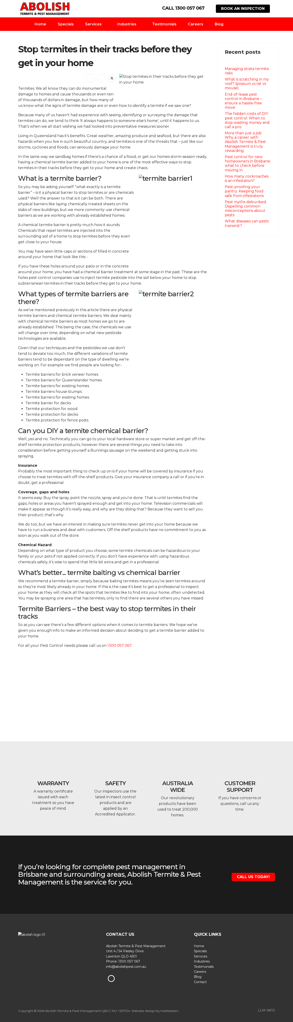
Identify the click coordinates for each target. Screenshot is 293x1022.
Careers (195, 24)
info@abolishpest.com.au (126, 967)
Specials (66, 24)
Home (40, 24)
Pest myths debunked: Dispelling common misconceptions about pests (246, 208)
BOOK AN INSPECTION (243, 8)
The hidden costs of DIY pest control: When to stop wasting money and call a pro (247, 120)
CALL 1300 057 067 (183, 8)
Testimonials (164, 24)
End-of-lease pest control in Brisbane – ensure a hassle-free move (243, 101)
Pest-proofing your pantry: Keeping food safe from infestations (244, 191)
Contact (42, 49)
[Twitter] (112, 78)
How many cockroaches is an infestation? (247, 178)
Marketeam (169, 1011)
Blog (219, 24)
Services (93, 24)
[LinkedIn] (101, 78)
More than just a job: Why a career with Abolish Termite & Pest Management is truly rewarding (245, 142)
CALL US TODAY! (253, 877)
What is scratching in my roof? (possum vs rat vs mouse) (247, 83)
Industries (126, 24)
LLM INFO (266, 1010)
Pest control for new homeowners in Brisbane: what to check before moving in (248, 163)
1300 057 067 (119, 645)
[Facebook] (90, 78)
